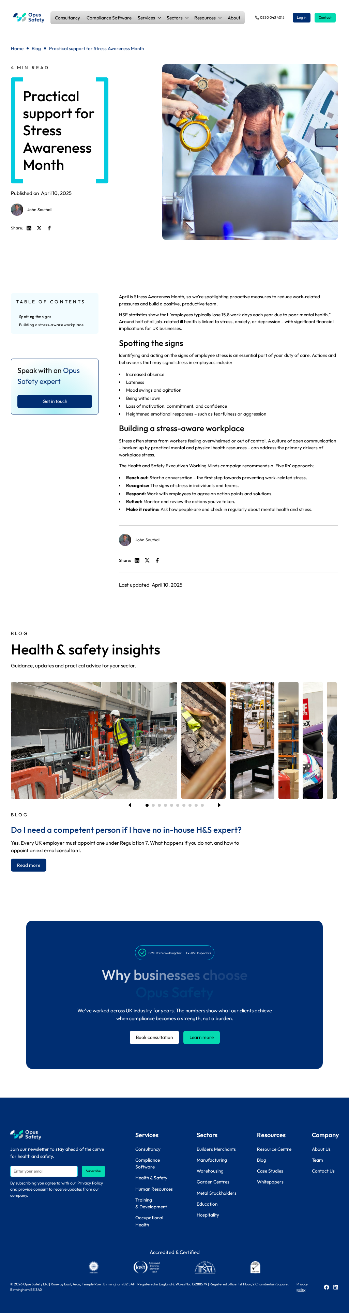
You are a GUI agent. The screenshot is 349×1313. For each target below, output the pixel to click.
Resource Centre (274, 1149)
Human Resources (154, 1189)
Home (17, 48)
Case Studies (270, 1171)
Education (207, 1204)
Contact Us (323, 1171)
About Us (321, 1149)
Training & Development (151, 1203)
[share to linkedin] (29, 228)
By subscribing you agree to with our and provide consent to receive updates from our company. (56, 1189)
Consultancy (67, 18)
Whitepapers (270, 1182)
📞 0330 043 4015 (270, 17)
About (234, 18)
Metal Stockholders (217, 1193)
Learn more (201, 1037)
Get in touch (55, 401)
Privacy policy (302, 1287)
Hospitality (208, 1215)
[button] (149, 17)
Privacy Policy (90, 1183)
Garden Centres (213, 1182)
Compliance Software (109, 18)
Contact (325, 17)
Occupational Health (149, 1220)
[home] (28, 17)
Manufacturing (212, 1160)
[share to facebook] (49, 228)
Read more (28, 865)
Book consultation (154, 1037)
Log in (301, 17)
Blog (36, 48)
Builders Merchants (216, 1149)
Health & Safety (151, 1178)
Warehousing (210, 1171)
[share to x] (39, 228)
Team (317, 1160)
